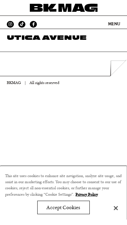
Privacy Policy (87, 194)
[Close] (115, 208)
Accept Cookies (63, 207)
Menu (114, 24)
